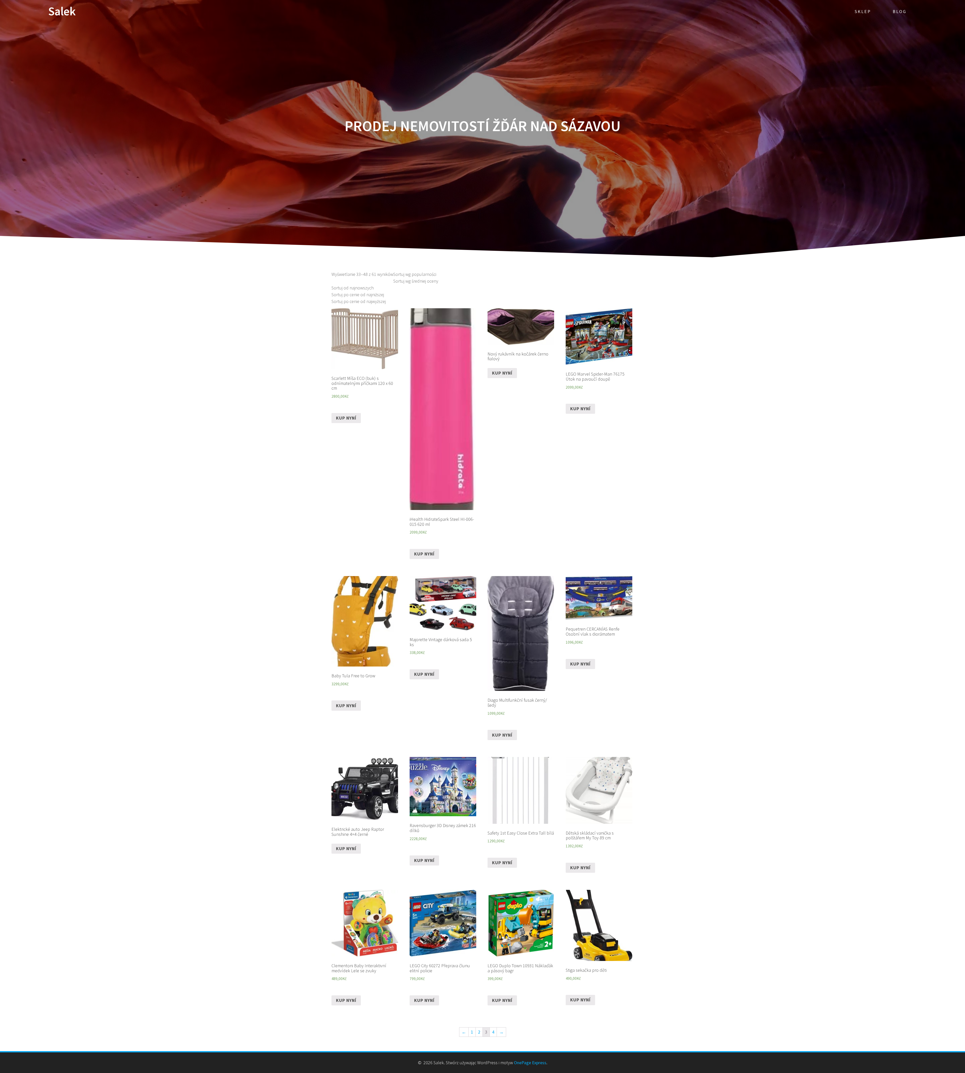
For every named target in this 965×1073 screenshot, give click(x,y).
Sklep (863, 11)
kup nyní (346, 418)
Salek (62, 11)
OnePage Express (530, 1062)
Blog (899, 11)
